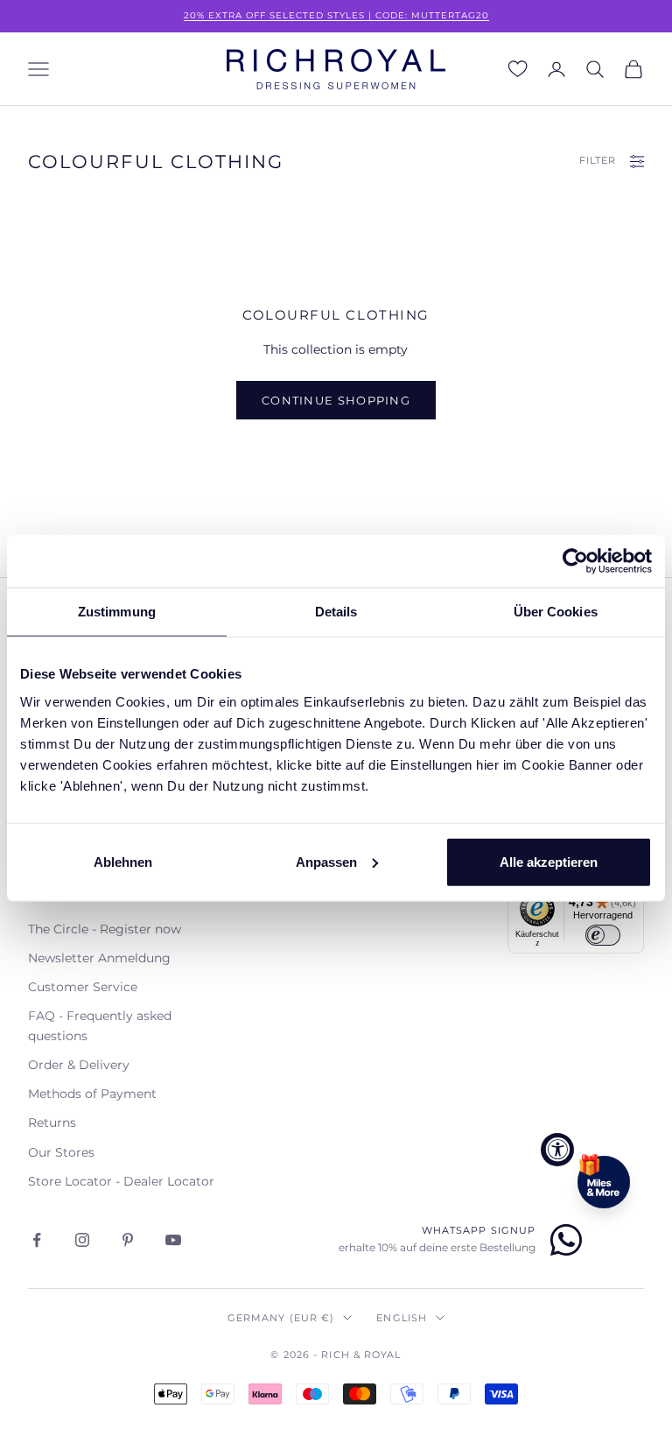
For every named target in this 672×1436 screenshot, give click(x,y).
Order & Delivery (79, 1065)
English (401, 1318)
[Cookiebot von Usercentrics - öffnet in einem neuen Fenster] (575, 561)
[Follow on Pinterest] (127, 1240)
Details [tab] (336, 611)
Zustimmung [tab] (117, 611)
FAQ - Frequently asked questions (100, 1026)
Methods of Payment (92, 1094)
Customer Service (82, 987)
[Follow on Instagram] (82, 1240)
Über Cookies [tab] (556, 611)
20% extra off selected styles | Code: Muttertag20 (336, 15)
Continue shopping (336, 400)
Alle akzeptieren (549, 861)
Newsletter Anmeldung (99, 958)
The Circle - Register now (104, 929)
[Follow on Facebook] (37, 1240)
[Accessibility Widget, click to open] (557, 1149)
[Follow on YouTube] (173, 1240)
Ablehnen (123, 861)
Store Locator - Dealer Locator (121, 1181)
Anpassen (326, 861)
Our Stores (61, 1152)
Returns (52, 1122)
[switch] (602, 935)
